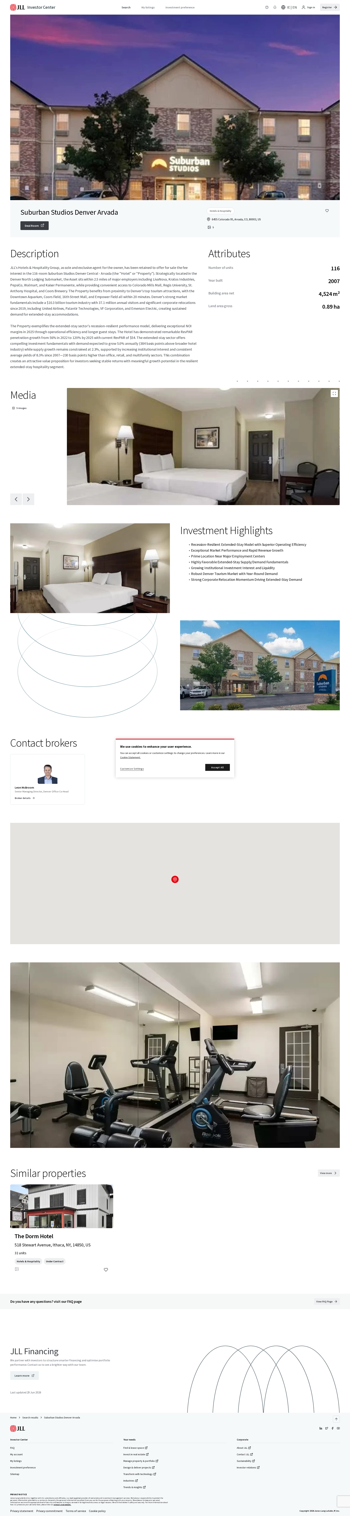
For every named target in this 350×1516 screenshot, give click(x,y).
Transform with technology (138, 1474)
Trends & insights (132, 1487)
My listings (16, 1461)
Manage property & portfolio (139, 1461)
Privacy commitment (49, 1511)
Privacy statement (21, 1511)
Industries (128, 1480)
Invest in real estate (134, 1454)
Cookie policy (97, 1511)
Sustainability (244, 1461)
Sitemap (14, 1474)
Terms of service (76, 1511)
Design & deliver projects (137, 1467)
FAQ (12, 1447)
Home (13, 1417)
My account (16, 1454)
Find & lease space (133, 1447)
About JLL (242, 1447)
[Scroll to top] (336, 1419)
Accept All (217, 767)
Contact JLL (243, 1454)
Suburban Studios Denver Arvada (62, 1417)
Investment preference (23, 1467)
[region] (175, 758)
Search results (30, 1417)
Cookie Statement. (130, 757)
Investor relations (246, 1467)
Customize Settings (132, 768)
